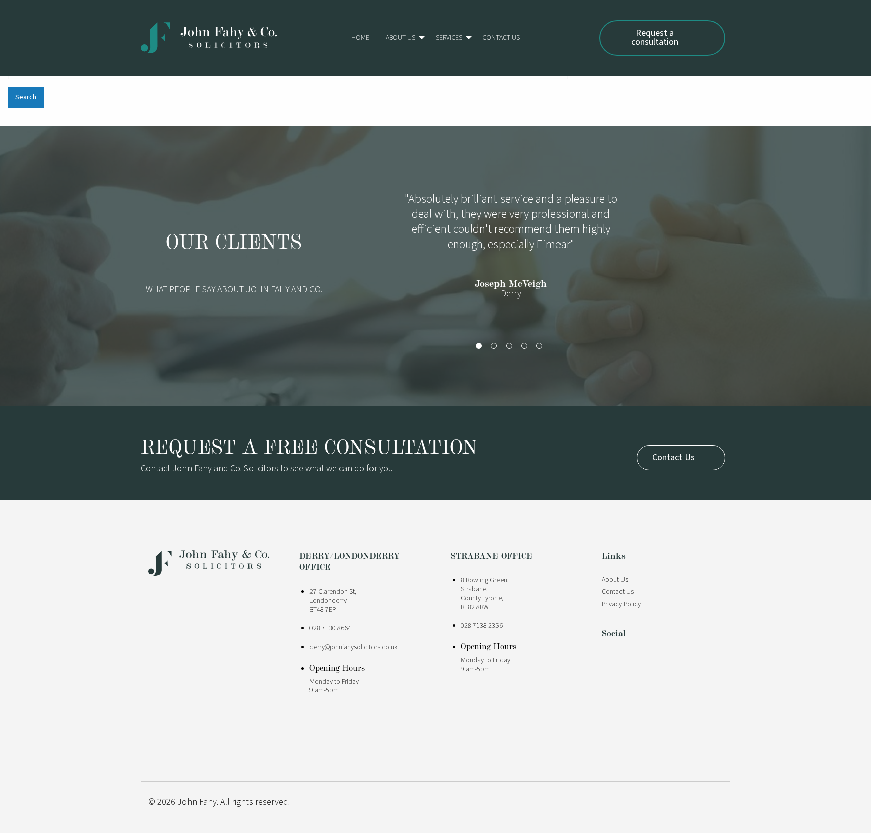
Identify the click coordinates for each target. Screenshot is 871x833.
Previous (385, 258)
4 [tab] (526, 348)
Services (449, 38)
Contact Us (501, 38)
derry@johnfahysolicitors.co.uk (353, 647)
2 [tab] (496, 348)
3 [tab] (511, 348)
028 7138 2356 (482, 626)
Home (360, 38)
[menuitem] (360, 38)
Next (637, 258)
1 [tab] (481, 348)
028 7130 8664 (330, 628)
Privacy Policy (621, 604)
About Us (400, 38)
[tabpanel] (511, 250)
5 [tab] (541, 348)
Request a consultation (654, 37)
